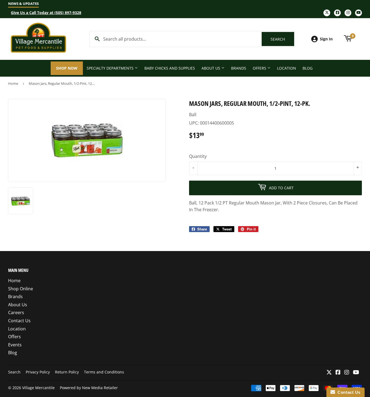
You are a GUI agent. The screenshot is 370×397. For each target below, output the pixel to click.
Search (282, 39)
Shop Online (20, 289)
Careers (16, 312)
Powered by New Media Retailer (89, 387)
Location (286, 68)
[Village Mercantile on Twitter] (329, 373)
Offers (260, 68)
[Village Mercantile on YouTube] (356, 373)
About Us (211, 68)
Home (13, 83)
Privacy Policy (38, 372)
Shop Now (66, 68)
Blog (308, 68)
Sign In (326, 38)
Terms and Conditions (104, 372)
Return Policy (67, 372)
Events (15, 345)
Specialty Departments (111, 68)
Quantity (198, 156)
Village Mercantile (38, 387)
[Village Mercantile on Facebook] (338, 373)
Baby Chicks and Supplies (169, 68)
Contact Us (19, 321)
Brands (238, 68)
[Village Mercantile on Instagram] (346, 373)
